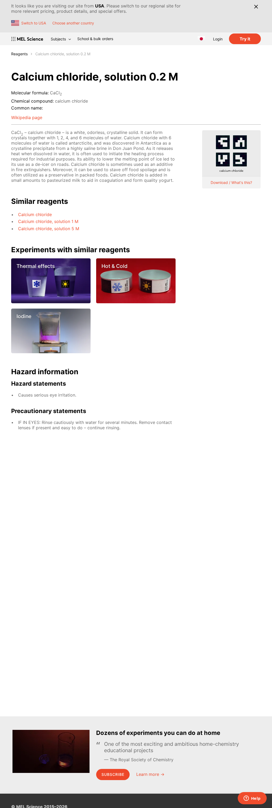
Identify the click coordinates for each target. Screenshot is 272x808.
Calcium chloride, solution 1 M (48, 221)
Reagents (19, 54)
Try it (245, 38)
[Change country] (201, 38)
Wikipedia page (26, 117)
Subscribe (112, 774)
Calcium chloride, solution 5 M (48, 228)
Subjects (58, 39)
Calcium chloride (35, 214)
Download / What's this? (231, 182)
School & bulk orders (95, 38)
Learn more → (150, 774)
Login (218, 39)
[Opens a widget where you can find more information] (252, 798)
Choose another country (73, 23)
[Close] (256, 6)
